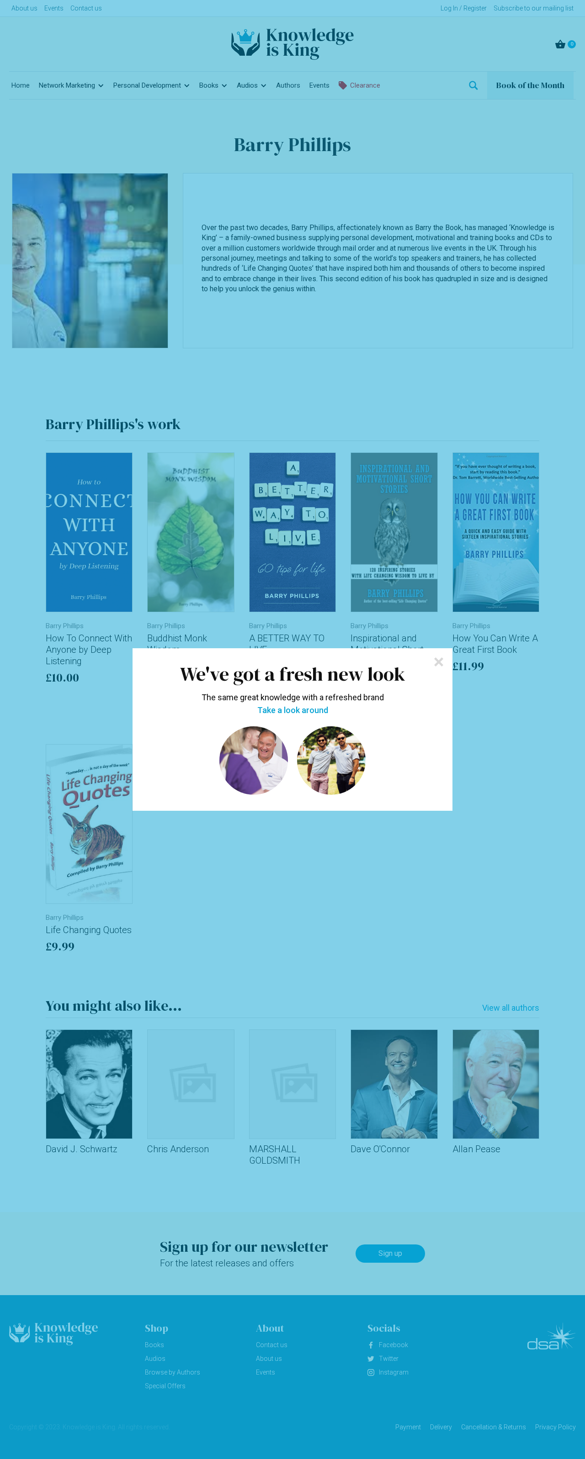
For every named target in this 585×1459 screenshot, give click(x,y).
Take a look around (292, 710)
